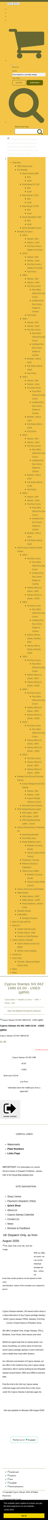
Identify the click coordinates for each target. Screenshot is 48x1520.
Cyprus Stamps (10, 999)
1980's (24, 275)
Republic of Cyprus (25, 231)
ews (11, 1223)
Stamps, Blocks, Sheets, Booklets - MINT (34, 638)
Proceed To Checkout (32, 1011)
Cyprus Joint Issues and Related (30, 889)
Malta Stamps (22, 893)
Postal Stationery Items (31, 842)
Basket (19, 83)
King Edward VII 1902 (31, 184)
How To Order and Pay (21, 922)
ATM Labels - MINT (30, 813)
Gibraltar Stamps (24, 911)
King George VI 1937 (30, 206)
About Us (16, 925)
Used (29, 181)
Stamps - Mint (32, 239)
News (14, 969)
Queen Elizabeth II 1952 (31, 217)
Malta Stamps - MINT (31, 896)
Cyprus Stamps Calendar (22, 940)
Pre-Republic (22, 170)
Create (18, 1499)
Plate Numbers (15, 1149)
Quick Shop (17, 958)
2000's (24, 377)
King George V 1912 (30, 195)
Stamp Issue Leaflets (30, 871)
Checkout (35, 83)
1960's (24, 235)
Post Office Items (29, 838)
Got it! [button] (24, 1516)
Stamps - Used (33, 242)
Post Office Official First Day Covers (38, 293)
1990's (24, 319)
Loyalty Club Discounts (26, 929)
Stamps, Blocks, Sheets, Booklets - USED (34, 649)
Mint (29, 177)
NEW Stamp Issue (24, 166)
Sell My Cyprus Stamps (26, 951)
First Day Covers (34, 286)
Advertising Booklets (30, 834)
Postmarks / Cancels (30, 860)
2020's (24, 493)
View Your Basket (15, 1011)
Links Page (13, 1153)
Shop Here (16, 162)
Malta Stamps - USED (31, 900)
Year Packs (31, 271)
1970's (24, 253)
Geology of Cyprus (29, 918)
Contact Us (16, 954)
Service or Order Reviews (27, 936)
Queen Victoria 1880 (30, 173)
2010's (24, 435)
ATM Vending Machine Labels (29, 809)
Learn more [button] (9, 1509)
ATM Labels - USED (30, 816)
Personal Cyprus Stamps (32, 805)
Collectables (22, 914)
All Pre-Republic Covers (31, 228)
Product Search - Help (26, 933)
